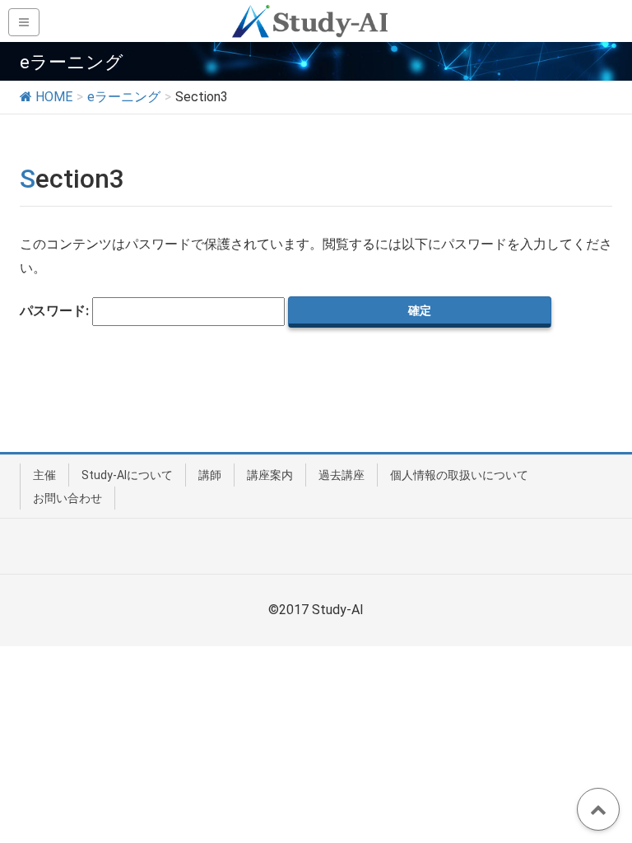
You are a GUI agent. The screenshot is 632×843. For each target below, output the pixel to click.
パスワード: (56, 311)
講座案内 (270, 475)
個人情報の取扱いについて (459, 475)
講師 (209, 475)
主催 (44, 475)
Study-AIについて (127, 475)
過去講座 (341, 475)
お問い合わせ (67, 498)
